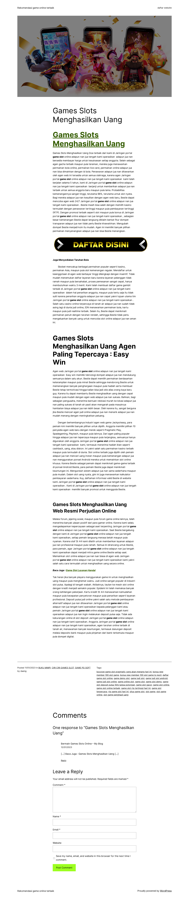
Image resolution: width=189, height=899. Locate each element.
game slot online (161, 685)
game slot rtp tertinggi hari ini (136, 688)
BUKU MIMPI (44, 667)
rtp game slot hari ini (118, 691)
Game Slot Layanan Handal (81, 570)
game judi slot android (157, 678)
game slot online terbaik (108, 688)
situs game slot (137, 691)
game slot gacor (144, 685)
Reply (63, 760)
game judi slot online (107, 681)
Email (56, 829)
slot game (150, 691)
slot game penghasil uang (115, 694)
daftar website (164, 7)
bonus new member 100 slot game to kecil (140, 675)
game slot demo (154, 681)
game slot (140, 681)
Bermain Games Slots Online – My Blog (82, 743)
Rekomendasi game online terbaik (35, 7)
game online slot (126, 681)
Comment (59, 785)
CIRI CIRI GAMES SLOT (63, 667)
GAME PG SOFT (83, 667)
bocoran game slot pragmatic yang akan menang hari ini (124, 671)
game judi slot (138, 678)
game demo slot (122, 678)
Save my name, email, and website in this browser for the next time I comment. (93, 858)
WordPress (166, 890)
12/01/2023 (66, 747)
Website (57, 843)
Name (57, 816)
